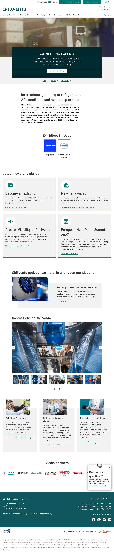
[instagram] (99, 519)
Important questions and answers (56, 446)
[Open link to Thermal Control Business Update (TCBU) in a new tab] (67, 473)
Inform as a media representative (93, 443)
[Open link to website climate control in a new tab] (25, 473)
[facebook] (93, 519)
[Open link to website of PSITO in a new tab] (53, 473)
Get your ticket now (91, 2)
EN (107, 2)
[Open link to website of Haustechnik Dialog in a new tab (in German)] (81, 473)
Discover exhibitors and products (19, 438)
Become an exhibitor (56, 71)
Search (107, 15)
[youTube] (109, 519)
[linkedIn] (104, 519)
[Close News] (99, 465)
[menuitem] (11, 15)
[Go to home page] (15, 6)
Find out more (63, 301)
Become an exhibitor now (69, 2)
